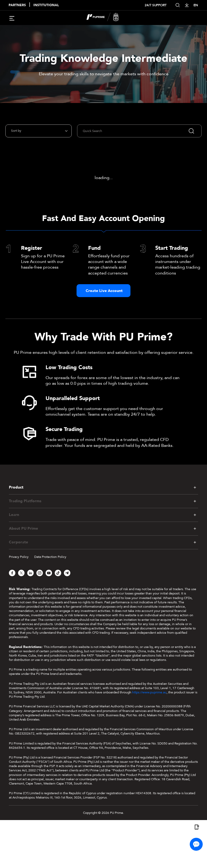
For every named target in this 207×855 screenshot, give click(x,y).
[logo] (107, 18)
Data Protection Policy (50, 557)
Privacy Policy (19, 557)
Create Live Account (104, 290)
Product (16, 487)
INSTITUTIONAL (46, 5)
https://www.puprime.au (149, 692)
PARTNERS (17, 5)
